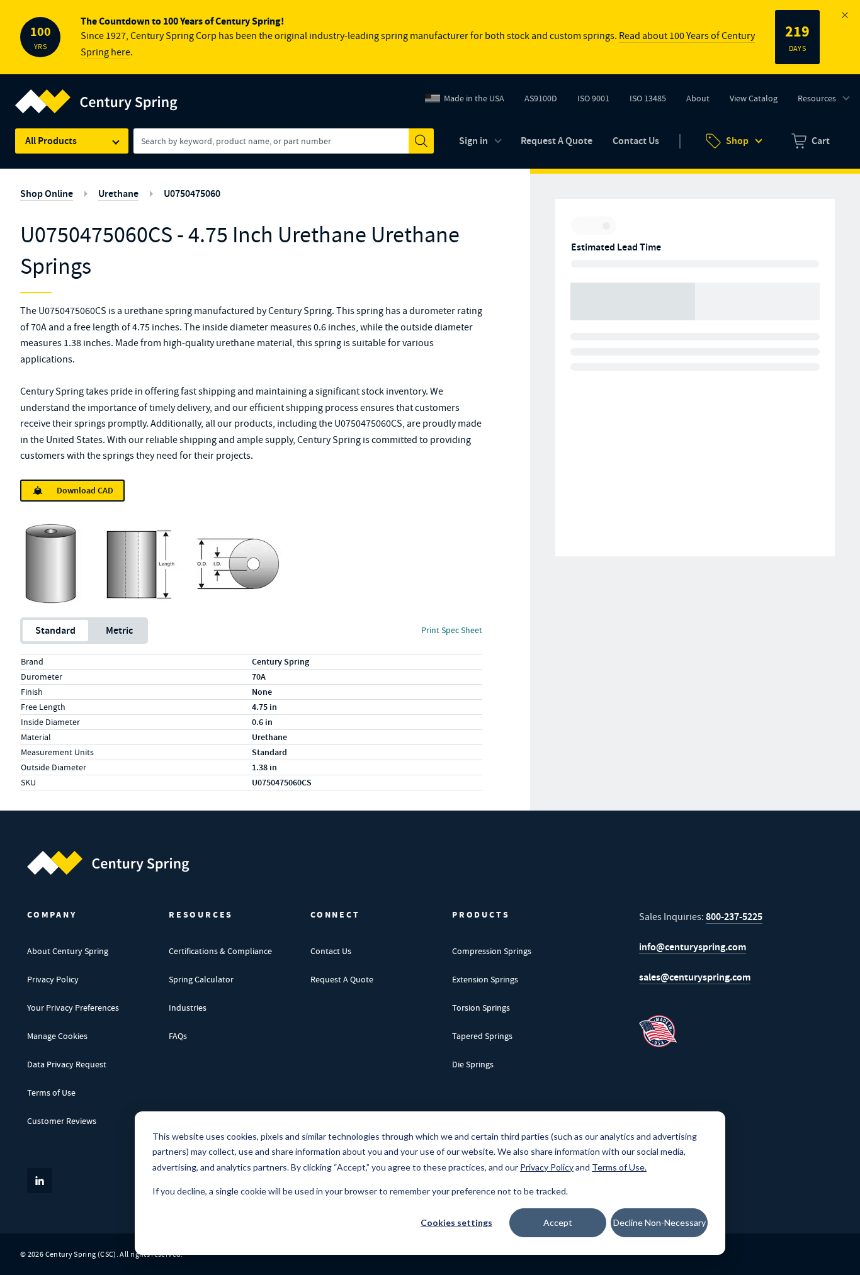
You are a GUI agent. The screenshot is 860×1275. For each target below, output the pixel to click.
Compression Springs (491, 951)
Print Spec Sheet (451, 630)
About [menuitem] (698, 98)
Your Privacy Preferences (73, 1007)
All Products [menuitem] (51, 140)
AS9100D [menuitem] (545, 101)
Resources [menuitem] (817, 98)
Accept (557, 1222)
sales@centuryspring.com (694, 977)
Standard (55, 630)
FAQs (178, 1036)
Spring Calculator (201, 979)
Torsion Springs (481, 1007)
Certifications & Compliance (220, 951)
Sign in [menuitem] (473, 140)
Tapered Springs (482, 1036)
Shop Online (46, 193)
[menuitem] (810, 141)
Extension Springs (485, 979)
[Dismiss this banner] (845, 15)
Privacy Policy (53, 979)
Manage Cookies (57, 1036)
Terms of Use (51, 1092)
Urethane (118, 193)
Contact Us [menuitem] (636, 140)
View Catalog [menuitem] (754, 98)
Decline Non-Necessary (659, 1222)
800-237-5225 (734, 916)
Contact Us (330, 951)
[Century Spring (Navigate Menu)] (96, 93)
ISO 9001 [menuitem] (598, 101)
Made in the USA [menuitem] (474, 98)
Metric (119, 630)
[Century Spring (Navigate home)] (108, 863)
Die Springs (473, 1064)
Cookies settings (456, 1222)
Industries (188, 1007)
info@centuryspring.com (692, 946)
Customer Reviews (61, 1120)
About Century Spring (67, 951)
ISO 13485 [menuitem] (648, 98)
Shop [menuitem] (737, 140)
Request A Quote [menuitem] (556, 140)
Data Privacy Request (66, 1064)
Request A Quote (341, 979)
